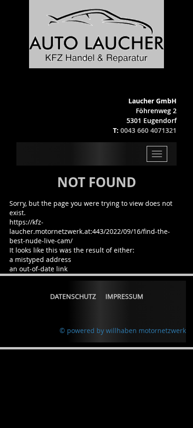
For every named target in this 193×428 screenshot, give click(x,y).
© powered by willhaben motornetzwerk (122, 330)
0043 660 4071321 (148, 130)
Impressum (124, 296)
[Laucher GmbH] (96, 33)
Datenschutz (73, 296)
